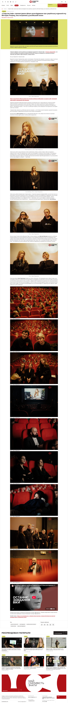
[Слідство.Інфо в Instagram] (10, 2)
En (61, 1)
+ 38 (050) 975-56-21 (31, 700)
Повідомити (50, 4)
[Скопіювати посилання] (53, 625)
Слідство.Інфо (13, 626)
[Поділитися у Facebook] (42, 625)
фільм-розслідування (21, 626)
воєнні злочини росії (14, 624)
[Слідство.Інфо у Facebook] (5, 2)
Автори (33, 5)
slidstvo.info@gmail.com (32, 697)
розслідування (22, 624)
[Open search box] (65, 2)
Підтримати (60, 4)
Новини (3, 5)
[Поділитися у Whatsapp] (50, 625)
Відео (12, 5)
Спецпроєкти (23, 5)
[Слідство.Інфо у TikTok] (16, 2)
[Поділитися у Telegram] (44, 625)
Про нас (29, 5)
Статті (7, 5)
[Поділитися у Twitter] (47, 625)
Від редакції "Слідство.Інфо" (7, 17)
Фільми (16, 5)
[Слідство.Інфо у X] (3, 2)
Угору (58, 696)
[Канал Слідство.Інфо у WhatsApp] (13, 2)
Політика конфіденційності (22, 701)
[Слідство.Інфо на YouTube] (8, 2)
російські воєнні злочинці (31, 624)
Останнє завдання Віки (50, 51)
